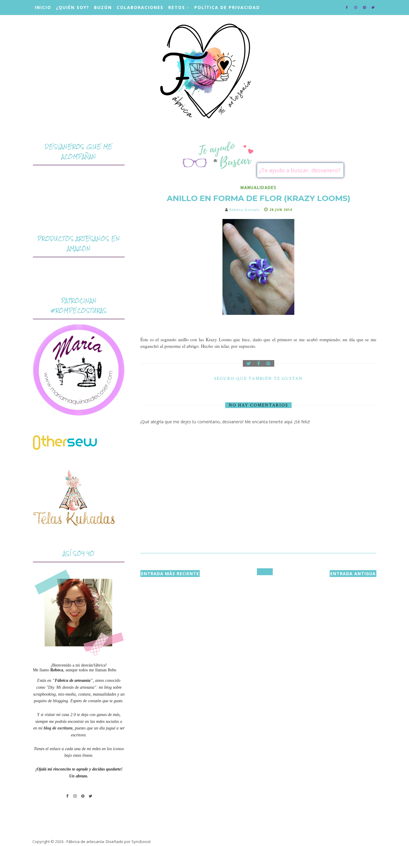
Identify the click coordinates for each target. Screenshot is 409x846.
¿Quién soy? (72, 7)
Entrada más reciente (170, 573)
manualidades (258, 187)
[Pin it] (268, 363)
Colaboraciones (140, 7)
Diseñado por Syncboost (128, 841)
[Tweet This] (248, 363)
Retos (176, 7)
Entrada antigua (353, 573)
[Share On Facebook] (258, 363)
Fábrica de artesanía (85, 841)
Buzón (103, 7)
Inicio (43, 7)
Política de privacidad (227, 7)
